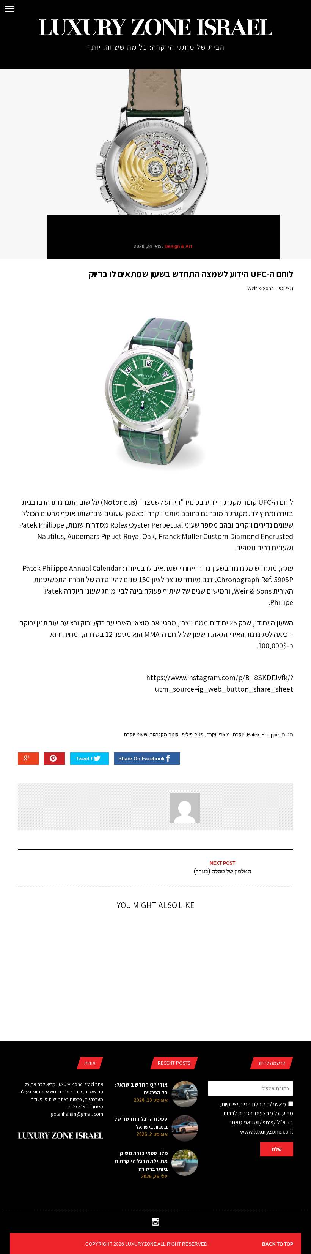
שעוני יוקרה (135, 735)
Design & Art (178, 246)
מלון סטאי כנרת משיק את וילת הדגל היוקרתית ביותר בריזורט (141, 1161)
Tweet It (85, 758)
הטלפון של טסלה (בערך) (222, 871)
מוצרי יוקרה (218, 735)
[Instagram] (155, 1224)
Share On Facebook (141, 758)
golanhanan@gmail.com (77, 1114)
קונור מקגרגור (164, 735)
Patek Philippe (263, 735)
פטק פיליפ (192, 735)
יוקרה (238, 735)
